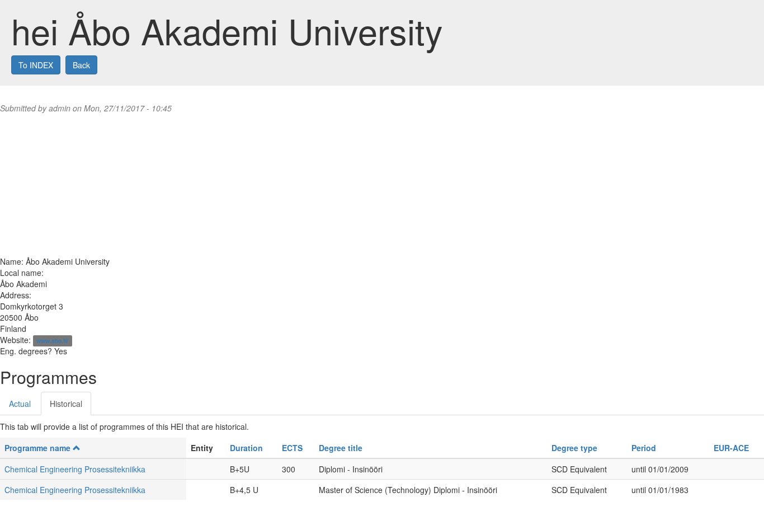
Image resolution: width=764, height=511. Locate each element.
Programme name (37, 447)
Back (81, 65)
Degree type (574, 447)
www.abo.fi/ (52, 340)
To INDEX (35, 65)
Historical (66, 403)
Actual (20, 403)
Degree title (340, 447)
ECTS (292, 447)
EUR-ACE (731, 447)
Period (643, 447)
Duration (246, 447)
